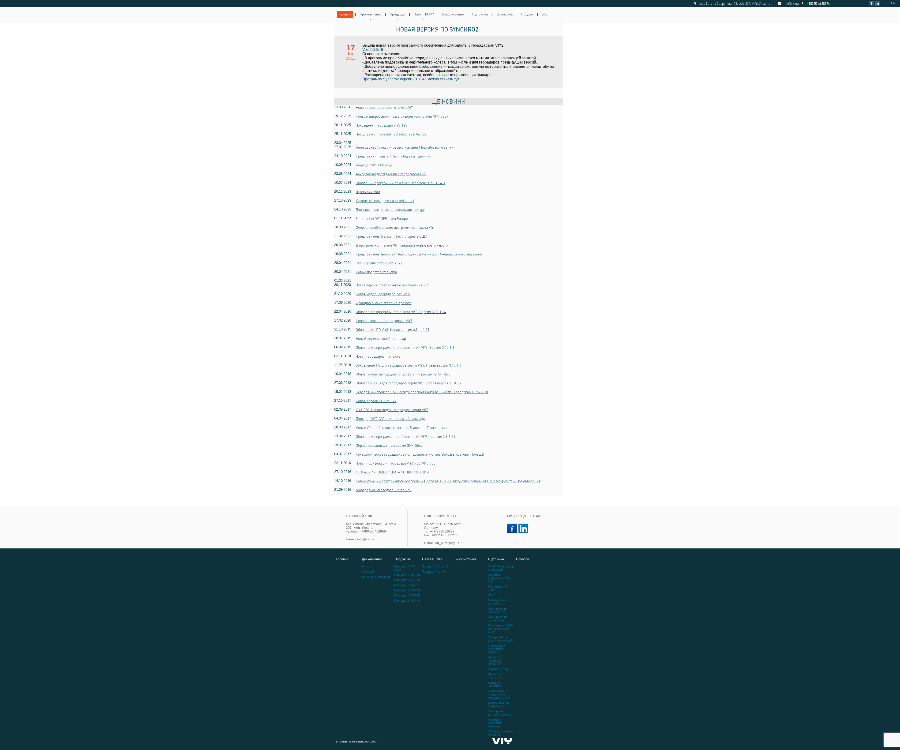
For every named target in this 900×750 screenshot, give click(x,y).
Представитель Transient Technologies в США (391, 236)
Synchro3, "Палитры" (495, 684)
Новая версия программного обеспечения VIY (392, 285)
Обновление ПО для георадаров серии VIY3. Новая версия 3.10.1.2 (408, 383)
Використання (453, 14)
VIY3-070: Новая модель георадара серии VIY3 (392, 409)
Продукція (397, 14)
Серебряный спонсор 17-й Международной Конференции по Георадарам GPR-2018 (422, 392)
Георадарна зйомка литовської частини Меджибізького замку (404, 147)
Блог (545, 14)
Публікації (367, 571)
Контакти (366, 566)
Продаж (527, 14)
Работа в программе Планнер (495, 723)
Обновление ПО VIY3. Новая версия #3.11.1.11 (392, 329)
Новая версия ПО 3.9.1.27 (376, 400)
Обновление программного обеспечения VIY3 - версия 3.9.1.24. (406, 436)
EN (893, 3)
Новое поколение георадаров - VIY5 (384, 320)
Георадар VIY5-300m (498, 588)
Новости (522, 559)
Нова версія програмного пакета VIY (384, 107)
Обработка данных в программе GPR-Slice (389, 445)
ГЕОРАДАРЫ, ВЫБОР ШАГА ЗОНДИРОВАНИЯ (392, 472)
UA (886, 3)
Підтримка (480, 14)
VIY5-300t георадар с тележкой (501, 568)
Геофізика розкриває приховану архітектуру (390, 209)
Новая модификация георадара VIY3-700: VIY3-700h (396, 463)
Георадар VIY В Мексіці (374, 165)
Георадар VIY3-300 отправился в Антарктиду (390, 418)
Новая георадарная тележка (378, 356)
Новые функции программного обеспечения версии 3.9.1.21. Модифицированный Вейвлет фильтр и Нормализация (448, 481)
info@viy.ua (786, 3)
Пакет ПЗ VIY (424, 14)
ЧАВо (491, 595)
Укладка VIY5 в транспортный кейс (501, 639)
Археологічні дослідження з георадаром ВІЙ (391, 174)
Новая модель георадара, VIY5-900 (383, 294)
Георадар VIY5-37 (406, 585)
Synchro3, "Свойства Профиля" (495, 661)
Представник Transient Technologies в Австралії (393, 134)
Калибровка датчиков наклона (500, 713)
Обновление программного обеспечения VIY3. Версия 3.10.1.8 (405, 347)
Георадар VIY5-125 (407, 595)
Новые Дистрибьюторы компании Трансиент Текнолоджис (401, 427)
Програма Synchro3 (435, 566)
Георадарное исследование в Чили (384, 490)
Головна (345, 14)
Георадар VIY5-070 (407, 600)
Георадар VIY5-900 (407, 575)
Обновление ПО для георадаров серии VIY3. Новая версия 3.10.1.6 (408, 365)
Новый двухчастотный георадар (381, 338)
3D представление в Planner (500, 733)
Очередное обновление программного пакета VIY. (395, 227)
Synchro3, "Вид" (498, 669)
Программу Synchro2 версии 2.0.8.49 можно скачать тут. (411, 79)
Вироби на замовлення (375, 576)
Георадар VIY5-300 (407, 590)
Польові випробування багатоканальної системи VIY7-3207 (402, 116)
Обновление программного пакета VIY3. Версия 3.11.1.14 (401, 311)
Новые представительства (376, 272)
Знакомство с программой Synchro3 (497, 649)
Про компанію (370, 14)
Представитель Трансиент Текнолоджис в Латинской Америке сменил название (419, 254)
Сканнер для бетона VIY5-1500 (380, 263)
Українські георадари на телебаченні (385, 200)
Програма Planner (434, 571)
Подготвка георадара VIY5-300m (499, 578)
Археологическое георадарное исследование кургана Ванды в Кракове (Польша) (420, 454)
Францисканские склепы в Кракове (384, 302)
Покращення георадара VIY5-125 (381, 125)
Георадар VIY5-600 (407, 580)
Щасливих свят (368, 191)
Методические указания (497, 602)
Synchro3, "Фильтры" (495, 676)
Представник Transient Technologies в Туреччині (393, 156)
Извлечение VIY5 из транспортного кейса (501, 629)
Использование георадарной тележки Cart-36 (498, 694)
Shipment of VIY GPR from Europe (382, 218)
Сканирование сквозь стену (497, 610)
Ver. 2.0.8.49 (372, 50)
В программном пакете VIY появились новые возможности (402, 245)
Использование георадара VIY (498, 704)
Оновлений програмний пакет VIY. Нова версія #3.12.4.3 (400, 182)
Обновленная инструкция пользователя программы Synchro (403, 374)
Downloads (504, 14)
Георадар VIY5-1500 (404, 568)
